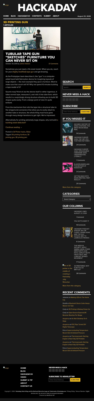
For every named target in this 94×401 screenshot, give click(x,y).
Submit (47, 16)
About (56, 16)
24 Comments (81, 145)
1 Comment (80, 217)
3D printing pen (21, 137)
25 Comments (81, 184)
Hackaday (47, 7)
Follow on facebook (64, 99)
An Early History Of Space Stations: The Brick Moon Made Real (82, 127)
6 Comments (80, 242)
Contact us (76, 99)
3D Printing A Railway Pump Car (79, 309)
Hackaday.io (24, 16)
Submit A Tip (26, 380)
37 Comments (53, 64)
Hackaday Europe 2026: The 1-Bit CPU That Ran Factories (82, 139)
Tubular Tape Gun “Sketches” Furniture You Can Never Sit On (30, 57)
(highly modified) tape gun (23, 72)
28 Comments (81, 273)
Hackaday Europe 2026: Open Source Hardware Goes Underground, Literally (81, 152)
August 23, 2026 (84, 16)
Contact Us (26, 386)
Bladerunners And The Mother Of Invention (82, 166)
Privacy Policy (71, 391)
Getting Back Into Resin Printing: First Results (82, 178)
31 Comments (80, 172)
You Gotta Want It (81, 221)
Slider (28, 132)
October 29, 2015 (11, 64)
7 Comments (80, 160)
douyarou (66, 319)
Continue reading (14, 127)
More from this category (72, 187)
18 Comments (81, 225)
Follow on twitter (67, 99)
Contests (37, 16)
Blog (13, 16)
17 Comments (80, 262)
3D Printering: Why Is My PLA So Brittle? (81, 267)
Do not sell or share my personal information (51, 393)
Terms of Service (80, 391)
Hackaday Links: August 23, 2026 (80, 212)
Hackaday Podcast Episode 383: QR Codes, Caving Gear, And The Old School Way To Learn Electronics (82, 233)
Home (6, 16)
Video (23, 377)
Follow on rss (73, 99)
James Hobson (25, 64)
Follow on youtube (70, 99)
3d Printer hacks (19, 132)
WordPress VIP (51, 395)
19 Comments (81, 133)
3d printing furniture (19, 135)
